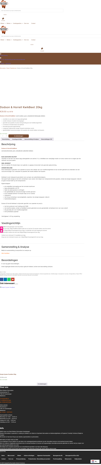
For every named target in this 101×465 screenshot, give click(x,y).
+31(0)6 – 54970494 (5, 63)
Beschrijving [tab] (5, 139)
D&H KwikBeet (5, 253)
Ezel (28, 273)
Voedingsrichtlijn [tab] (17, 139)
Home (3, 455)
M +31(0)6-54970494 (5, 402)
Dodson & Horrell (22, 273)
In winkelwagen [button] (42, 384)
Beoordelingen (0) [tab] (46, 139)
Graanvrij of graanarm (34, 273)
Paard (8, 68)
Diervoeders (3, 68)
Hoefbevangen (54, 273)
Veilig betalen (78, 459)
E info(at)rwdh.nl (4, 398)
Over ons (26, 23)
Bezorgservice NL (58, 455)
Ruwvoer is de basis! (12, 275)
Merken (9, 23)
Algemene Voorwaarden (43, 455)
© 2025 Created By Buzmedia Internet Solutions (12, 463)
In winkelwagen (18, 136)
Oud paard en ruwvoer (63, 273)
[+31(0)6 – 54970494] (0, 62)
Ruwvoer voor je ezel (22, 275)
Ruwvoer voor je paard (33, 275)
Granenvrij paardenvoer (45, 273)
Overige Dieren (72, 273)
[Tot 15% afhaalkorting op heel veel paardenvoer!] (0, 57)
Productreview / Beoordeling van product (39, 459)
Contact (33, 23)
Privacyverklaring (20, 459)
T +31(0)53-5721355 (5, 400)
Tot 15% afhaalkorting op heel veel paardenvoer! (12, 59)
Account (3, 20)
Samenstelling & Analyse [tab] (31, 139)
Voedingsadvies (17, 23)
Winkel (2, 23)
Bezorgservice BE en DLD (72, 455)
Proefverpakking (57, 459)
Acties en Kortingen (29, 455)
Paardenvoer (13, 68)
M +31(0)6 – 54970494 (6, 412)
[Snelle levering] (0, 53)
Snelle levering (4, 55)
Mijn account (11, 455)
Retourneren (68, 459)
